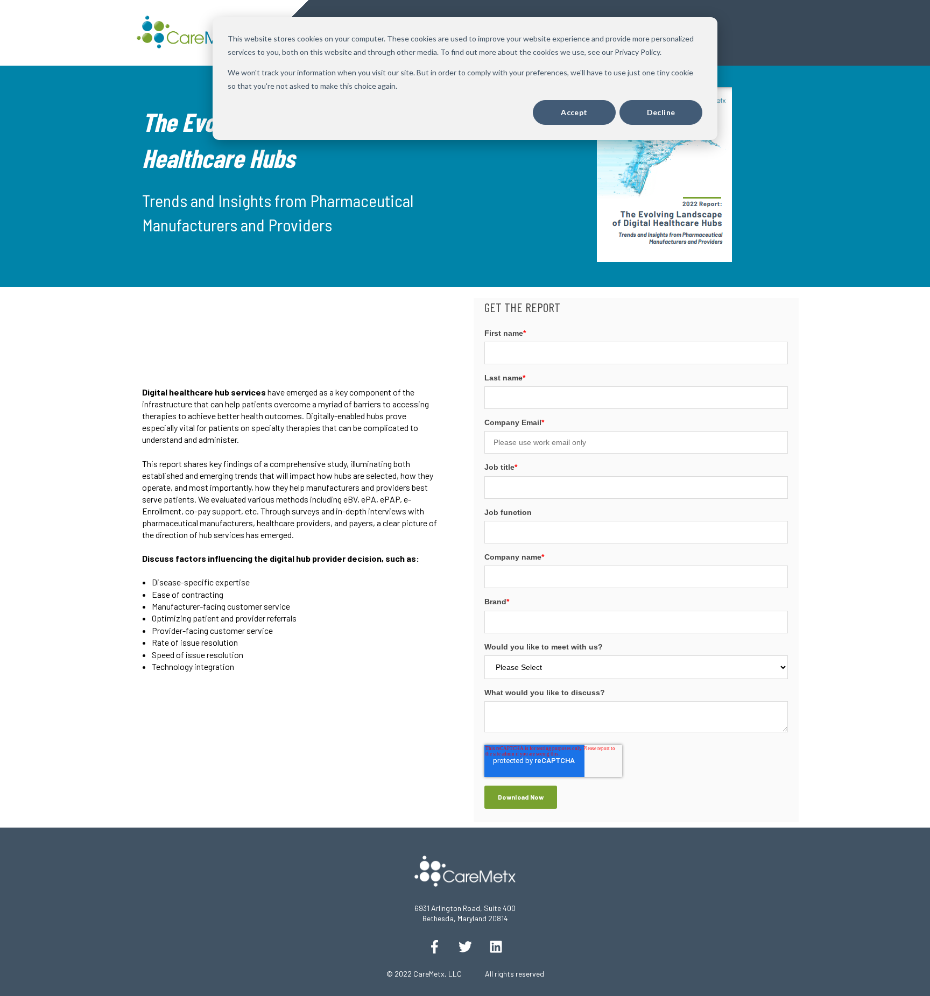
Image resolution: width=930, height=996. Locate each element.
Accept (574, 112)
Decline (661, 112)
